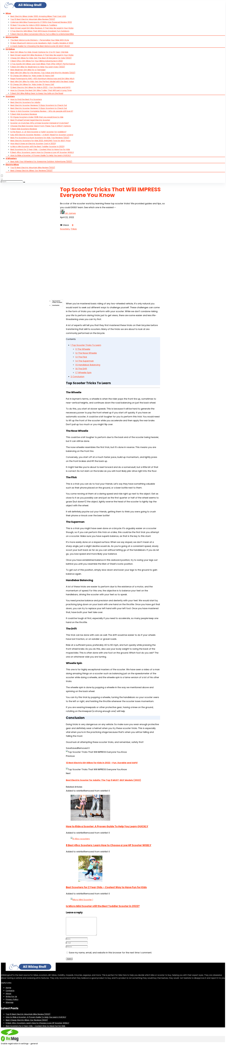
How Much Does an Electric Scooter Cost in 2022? (33, 143)
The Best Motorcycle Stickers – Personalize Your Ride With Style (39, 40)
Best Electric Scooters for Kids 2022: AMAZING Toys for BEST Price (40, 140)
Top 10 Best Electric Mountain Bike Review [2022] (32, 19)
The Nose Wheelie (86, 353)
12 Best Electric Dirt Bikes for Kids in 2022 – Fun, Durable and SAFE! (40, 87)
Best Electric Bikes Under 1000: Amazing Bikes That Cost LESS (38, 16)
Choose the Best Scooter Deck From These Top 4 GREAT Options (40, 126)
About (8, 993)
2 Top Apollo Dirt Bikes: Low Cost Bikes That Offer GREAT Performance (42, 64)
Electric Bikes (12, 164)
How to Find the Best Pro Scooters (26, 99)
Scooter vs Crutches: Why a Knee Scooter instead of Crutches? (39, 123)
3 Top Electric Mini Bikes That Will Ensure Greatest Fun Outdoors (39, 31)
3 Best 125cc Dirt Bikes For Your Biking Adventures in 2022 (36, 61)
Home (8, 987)
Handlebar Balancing (87, 364)
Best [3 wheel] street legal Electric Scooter (30, 120)
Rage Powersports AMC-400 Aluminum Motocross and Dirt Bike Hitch (42, 78)
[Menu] (2, 175)
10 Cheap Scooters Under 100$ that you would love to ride (36, 117)
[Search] (2, 179)
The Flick (81, 356)
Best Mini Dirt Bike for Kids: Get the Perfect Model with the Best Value (42, 81)
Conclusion (55, 305)
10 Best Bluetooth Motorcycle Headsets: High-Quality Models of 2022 (41, 43)
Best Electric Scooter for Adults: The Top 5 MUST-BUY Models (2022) (103, 780)
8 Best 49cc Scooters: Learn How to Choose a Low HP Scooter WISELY (42, 152)
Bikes (8, 13)
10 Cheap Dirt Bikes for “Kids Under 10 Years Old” (32, 75)
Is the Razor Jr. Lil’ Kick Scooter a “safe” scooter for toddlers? (38, 131)
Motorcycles (12, 37)
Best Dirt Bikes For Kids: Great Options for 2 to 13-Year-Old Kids (39, 52)
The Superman (84, 360)
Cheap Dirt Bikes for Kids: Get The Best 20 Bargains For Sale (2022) (41, 58)
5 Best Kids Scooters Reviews (23, 114)
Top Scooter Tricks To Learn (57, 301)
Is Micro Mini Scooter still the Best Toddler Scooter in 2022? (37, 146)
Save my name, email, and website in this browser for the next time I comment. (110, 952)
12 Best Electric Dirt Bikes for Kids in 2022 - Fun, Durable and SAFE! (102, 762)
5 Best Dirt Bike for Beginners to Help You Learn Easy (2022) (37, 66)
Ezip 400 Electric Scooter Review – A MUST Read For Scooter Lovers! (41, 134)
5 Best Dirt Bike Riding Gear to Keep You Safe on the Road (36, 93)
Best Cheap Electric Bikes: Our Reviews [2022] (31, 170)
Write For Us (11, 996)
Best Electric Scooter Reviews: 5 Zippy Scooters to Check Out (38, 105)
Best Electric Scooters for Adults (25, 102)
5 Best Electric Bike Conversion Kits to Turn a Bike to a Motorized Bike (42, 34)
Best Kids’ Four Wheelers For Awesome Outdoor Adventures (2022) (41, 161)
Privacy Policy (12, 999)
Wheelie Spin (83, 372)
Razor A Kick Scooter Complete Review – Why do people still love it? (41, 111)
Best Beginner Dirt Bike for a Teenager (28, 69)
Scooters (10, 96)
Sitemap (9, 1002)
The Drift (81, 368)
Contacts (10, 990)
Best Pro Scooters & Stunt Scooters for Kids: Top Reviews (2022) (39, 137)
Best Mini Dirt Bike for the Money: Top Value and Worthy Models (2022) (42, 72)
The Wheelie (82, 349)
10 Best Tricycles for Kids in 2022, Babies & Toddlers (33, 25)
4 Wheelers (11, 158)
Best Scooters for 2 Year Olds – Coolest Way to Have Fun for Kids (40, 149)
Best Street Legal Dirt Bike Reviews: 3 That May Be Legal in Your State (41, 28)
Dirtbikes (10, 49)
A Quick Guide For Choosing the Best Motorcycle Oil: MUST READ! (40, 46)
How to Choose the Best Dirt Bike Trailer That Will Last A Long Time (41, 90)
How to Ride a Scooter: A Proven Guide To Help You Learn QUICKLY (40, 155)
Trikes (74, 228)
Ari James (70, 213)
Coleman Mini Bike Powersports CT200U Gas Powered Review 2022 (41, 22)
